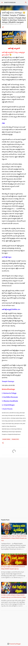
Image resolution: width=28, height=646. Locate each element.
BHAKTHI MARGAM (9, 2)
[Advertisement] (14, 471)
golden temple (6, 439)
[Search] (26, 2)
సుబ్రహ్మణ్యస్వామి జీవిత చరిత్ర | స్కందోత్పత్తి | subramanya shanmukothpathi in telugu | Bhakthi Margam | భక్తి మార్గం (14, 538)
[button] (3, 27)
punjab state (15, 439)
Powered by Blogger (15, 644)
